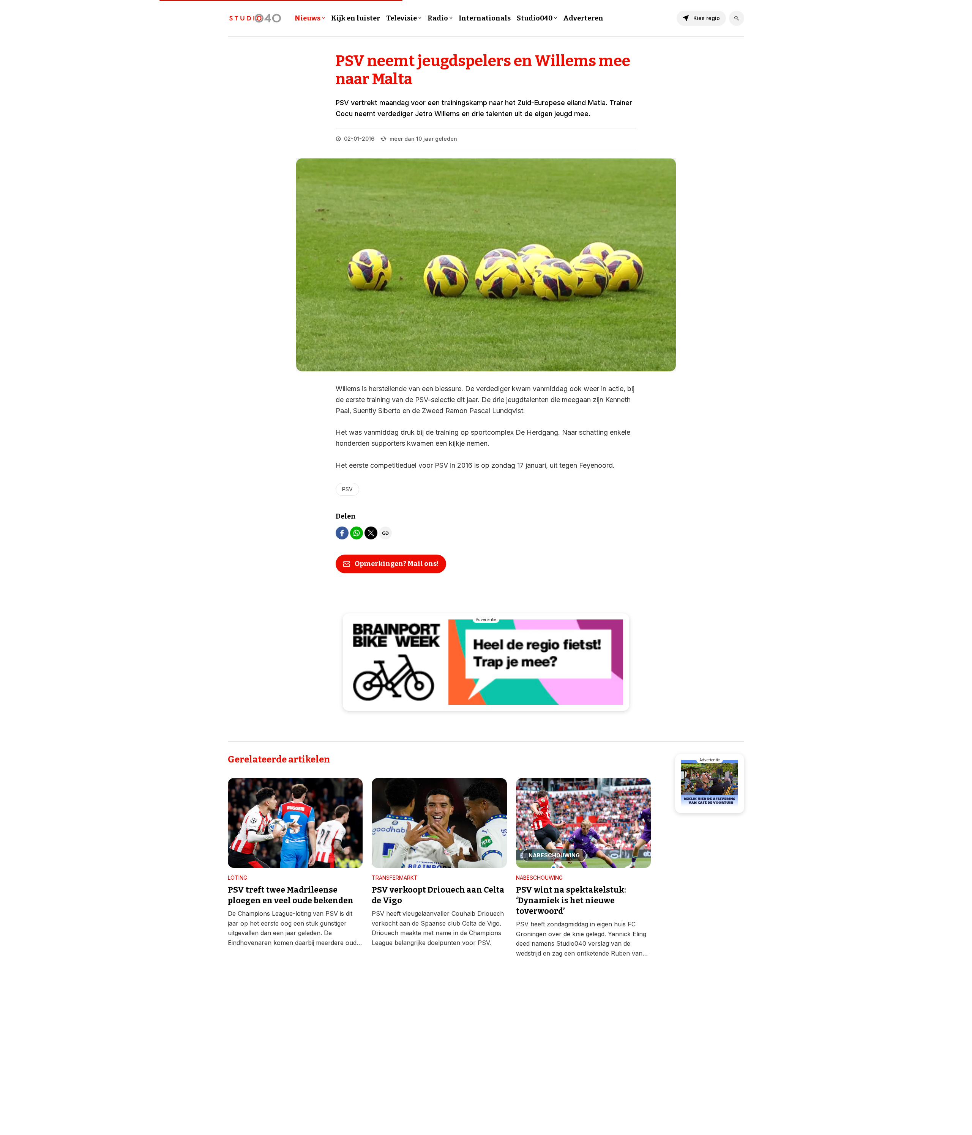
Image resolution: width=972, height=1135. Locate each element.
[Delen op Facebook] (342, 533)
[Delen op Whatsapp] (356, 533)
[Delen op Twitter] (370, 533)
